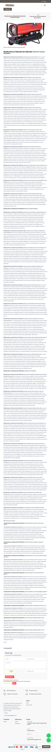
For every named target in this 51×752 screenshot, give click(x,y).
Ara (40, 746)
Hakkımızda (17, 723)
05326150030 (46, 746)
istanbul (6, 712)
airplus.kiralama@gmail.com (10, 715)
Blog (38, 14)
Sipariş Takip (29, 704)
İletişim (5, 721)
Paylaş (5, 642)
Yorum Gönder (9, 676)
